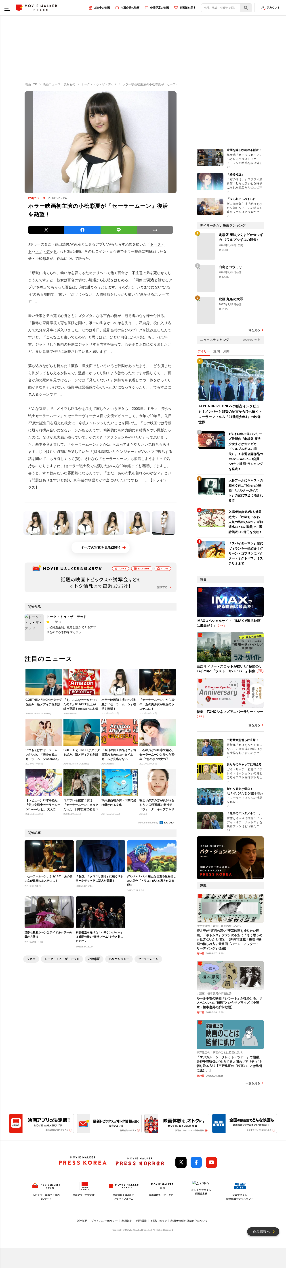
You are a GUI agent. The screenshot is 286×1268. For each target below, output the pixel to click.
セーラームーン (148, 959)
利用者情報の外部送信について (189, 1220)
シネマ (31, 959)
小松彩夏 (94, 959)
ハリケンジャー (119, 959)
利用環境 (141, 1220)
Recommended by (148, 822)
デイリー (203, 351)
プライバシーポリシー (104, 1220)
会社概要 (81, 1220)
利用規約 (127, 1220)
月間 (226, 351)
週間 (216, 351)
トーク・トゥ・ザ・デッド (66, 617)
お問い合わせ (159, 1220)
